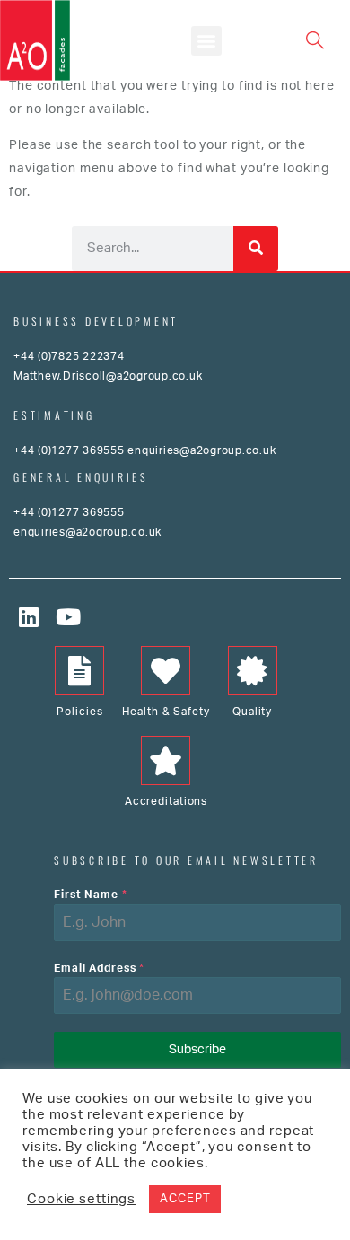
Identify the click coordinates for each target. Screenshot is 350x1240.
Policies (79, 711)
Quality (252, 711)
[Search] (255, 248)
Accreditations (166, 801)
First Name (90, 894)
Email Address (99, 968)
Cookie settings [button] (81, 1199)
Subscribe (197, 1050)
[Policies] (79, 670)
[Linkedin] (29, 617)
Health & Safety (165, 711)
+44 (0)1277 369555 (69, 450)
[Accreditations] (165, 760)
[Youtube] (68, 617)
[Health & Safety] (165, 670)
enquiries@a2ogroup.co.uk (201, 450)
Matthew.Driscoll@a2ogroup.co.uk (107, 376)
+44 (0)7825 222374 (69, 356)
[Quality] (252, 670)
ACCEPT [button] (185, 1199)
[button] (206, 41)
